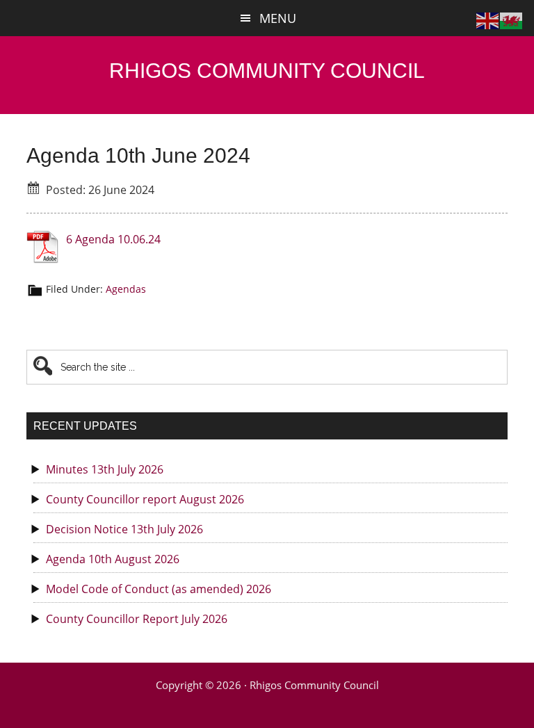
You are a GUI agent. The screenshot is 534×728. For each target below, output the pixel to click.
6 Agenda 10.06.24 (113, 239)
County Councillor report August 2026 (145, 499)
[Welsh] (512, 19)
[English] (488, 19)
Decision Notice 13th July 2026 (124, 529)
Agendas (126, 289)
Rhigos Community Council (267, 70)
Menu (277, 18)
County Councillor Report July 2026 (136, 618)
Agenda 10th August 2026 (112, 559)
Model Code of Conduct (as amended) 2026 (158, 589)
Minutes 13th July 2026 (104, 469)
